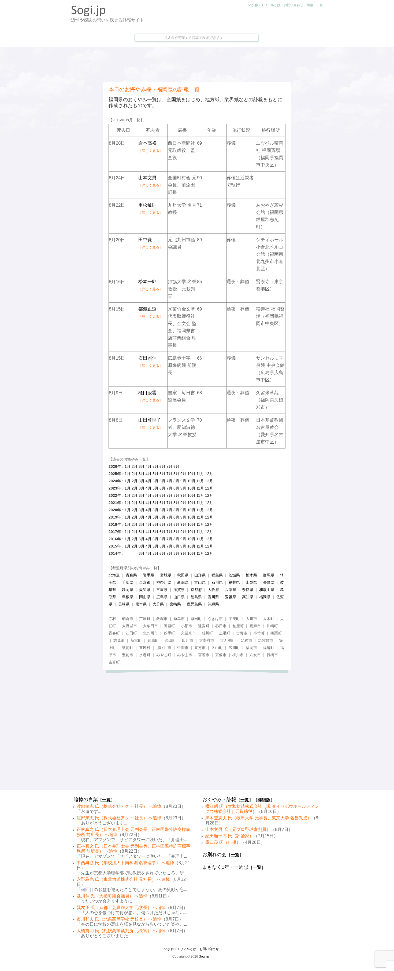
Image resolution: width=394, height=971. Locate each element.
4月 (148, 466)
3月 (141, 466)
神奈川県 (163, 582)
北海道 (114, 575)
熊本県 (141, 604)
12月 (209, 474)
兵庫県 (230, 589)
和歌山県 (266, 589)
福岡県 (264, 597)
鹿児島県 (194, 604)
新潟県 (182, 582)
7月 (169, 466)
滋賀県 (179, 589)
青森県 (131, 575)
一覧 (320, 5)
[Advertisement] (197, 65)
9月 (183, 474)
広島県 (162, 597)
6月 (162, 466)
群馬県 (268, 575)
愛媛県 (230, 597)
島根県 (127, 597)
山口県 (179, 597)
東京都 (144, 582)
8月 (176, 466)
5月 (155, 466)
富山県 (200, 582)
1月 (128, 466)
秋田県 (182, 575)
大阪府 (213, 589)
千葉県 (127, 582)
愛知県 (144, 589)
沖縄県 (213, 604)
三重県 (162, 589)
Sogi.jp (204, 956)
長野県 (268, 582)
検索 (310, 5)
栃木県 (251, 575)
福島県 (217, 575)
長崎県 (123, 604)
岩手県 (148, 575)
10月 (191, 474)
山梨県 (251, 582)
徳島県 (196, 597)
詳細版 (264, 799)
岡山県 (144, 597)
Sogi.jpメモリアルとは (264, 5)
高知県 (247, 597)
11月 (200, 474)
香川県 (213, 597)
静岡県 (127, 589)
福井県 (234, 582)
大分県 (158, 604)
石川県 (217, 582)
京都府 (196, 589)
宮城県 (165, 575)
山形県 (200, 575)
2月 (134, 466)
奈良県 (247, 589)
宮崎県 (175, 604)
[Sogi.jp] (88, 15)
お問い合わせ (293, 5)
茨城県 (234, 575)
